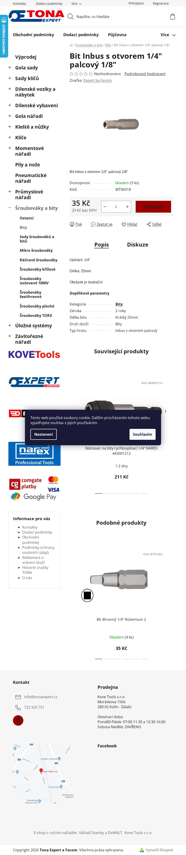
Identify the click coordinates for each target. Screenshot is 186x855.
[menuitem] (33, 34)
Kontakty (19, 3)
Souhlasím (142, 434)
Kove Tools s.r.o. (138, 832)
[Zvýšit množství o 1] (127, 206)
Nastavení (43, 434)
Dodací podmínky (49, 3)
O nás (27, 577)
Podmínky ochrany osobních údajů (38, 550)
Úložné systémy (33, 325)
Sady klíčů (27, 78)
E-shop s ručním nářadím (55, 832)
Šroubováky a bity (36, 208)
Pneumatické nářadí (30, 178)
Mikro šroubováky (36, 250)
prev (73, 602)
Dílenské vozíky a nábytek (35, 92)
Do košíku (153, 206)
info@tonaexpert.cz (41, 697)
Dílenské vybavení (36, 105)
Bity (23, 227)
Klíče (20, 137)
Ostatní (27, 218)
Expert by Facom (97, 80)
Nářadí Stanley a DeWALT (100, 832)
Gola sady (26, 67)
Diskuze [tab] (137, 244)
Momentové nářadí (29, 151)
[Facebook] (18, 720)
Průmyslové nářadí (29, 194)
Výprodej (25, 57)
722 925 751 (34, 707)
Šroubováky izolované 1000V (34, 280)
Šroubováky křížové (37, 269)
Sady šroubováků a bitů (37, 239)
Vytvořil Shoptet (159, 849)
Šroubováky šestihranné (31, 294)
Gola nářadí (29, 116)
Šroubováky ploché (37, 306)
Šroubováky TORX (36, 315)
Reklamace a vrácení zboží (33, 560)
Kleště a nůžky (32, 127)
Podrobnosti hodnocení (145, 73)
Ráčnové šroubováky (38, 259)
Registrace (161, 3)
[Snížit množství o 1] (104, 206)
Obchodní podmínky (30, 540)
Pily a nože (27, 164)
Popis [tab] (101, 244)
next (169, 434)
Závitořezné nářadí (29, 339)
